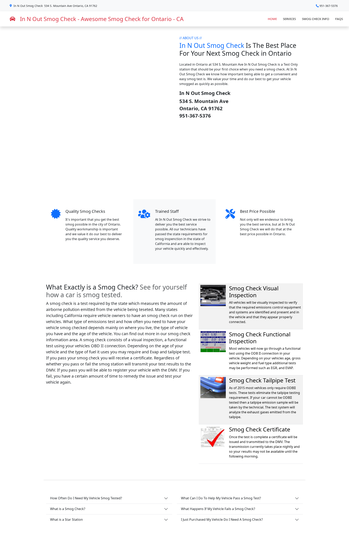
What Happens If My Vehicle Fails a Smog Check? (218, 509)
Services (289, 19)
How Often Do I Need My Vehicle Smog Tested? (86, 498)
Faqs (339, 19)
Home (272, 19)
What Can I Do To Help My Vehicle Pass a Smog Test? (221, 498)
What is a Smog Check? (67, 509)
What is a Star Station (66, 519)
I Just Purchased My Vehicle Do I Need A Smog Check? (222, 519)
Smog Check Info (315, 19)
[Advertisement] (174, 159)
